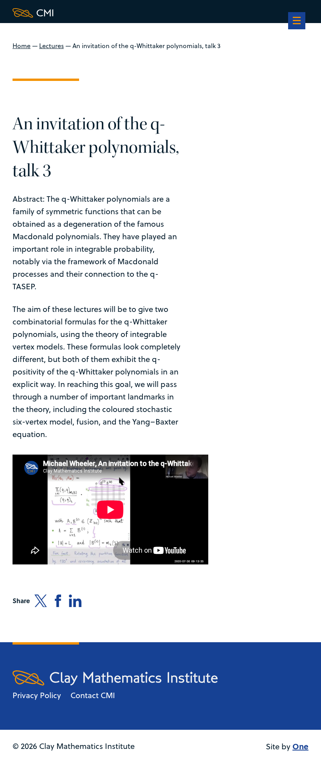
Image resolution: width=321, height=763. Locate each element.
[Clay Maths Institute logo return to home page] (115, 13)
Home (22, 45)
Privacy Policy (37, 695)
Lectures (51, 45)
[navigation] (297, 21)
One (300, 746)
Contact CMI (92, 695)
